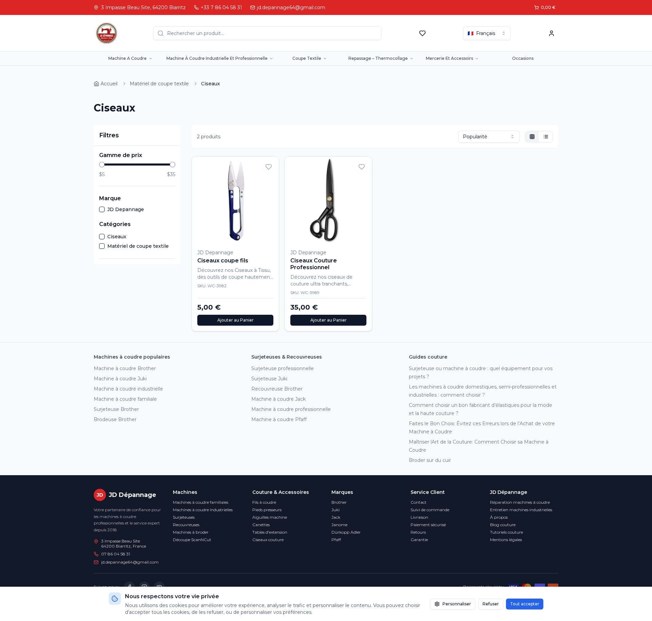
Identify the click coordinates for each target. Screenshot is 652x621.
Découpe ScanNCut (192, 539)
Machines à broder (191, 532)
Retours (418, 532)
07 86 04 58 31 (115, 553)
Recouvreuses (186, 524)
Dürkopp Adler (346, 532)
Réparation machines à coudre (520, 502)
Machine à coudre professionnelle (291, 409)
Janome (339, 524)
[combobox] (487, 33)
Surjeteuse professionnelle (282, 368)
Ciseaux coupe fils (222, 260)
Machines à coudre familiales (200, 502)
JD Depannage (125, 209)
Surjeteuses (184, 517)
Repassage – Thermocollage (378, 58)
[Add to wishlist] (268, 167)
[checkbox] (102, 209)
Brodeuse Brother (115, 419)
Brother (339, 502)
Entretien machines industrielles (521, 509)
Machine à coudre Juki (120, 379)
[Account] (551, 33)
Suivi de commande (430, 509)
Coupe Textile (306, 58)
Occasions (522, 58)
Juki (335, 509)
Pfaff (336, 539)
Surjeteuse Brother (116, 409)
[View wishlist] (422, 33)
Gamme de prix (120, 155)
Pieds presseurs (267, 509)
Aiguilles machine (269, 517)
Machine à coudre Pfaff (279, 419)
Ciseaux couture (268, 539)
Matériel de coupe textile (138, 246)
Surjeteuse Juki (269, 379)
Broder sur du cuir (430, 460)
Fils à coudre (264, 502)
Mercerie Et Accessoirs (449, 58)
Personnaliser (456, 603)
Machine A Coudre (127, 58)
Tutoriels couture (506, 532)
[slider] (102, 164)
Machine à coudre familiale (125, 399)
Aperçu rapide (256, 234)
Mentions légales (506, 539)
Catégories (115, 224)
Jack (335, 517)
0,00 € (548, 7)
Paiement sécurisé (428, 524)
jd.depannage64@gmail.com (130, 562)
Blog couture (502, 524)
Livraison (419, 517)
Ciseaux (116, 236)
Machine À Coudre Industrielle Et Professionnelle (217, 58)
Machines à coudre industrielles (203, 509)
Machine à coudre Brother (125, 368)
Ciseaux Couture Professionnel (313, 264)
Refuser (491, 603)
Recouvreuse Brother (277, 389)
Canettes (261, 524)
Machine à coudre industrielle (128, 389)
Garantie (419, 539)
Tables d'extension (269, 532)
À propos (499, 517)
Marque (110, 198)
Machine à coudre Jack (278, 399)
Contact (419, 502)
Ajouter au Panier (235, 320)
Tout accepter (524, 603)
